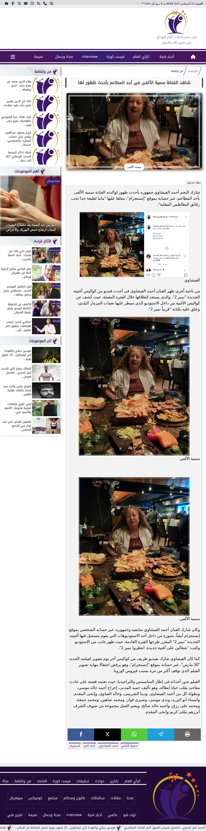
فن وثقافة (177, 71)
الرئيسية (193, 71)
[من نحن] (45, 3)
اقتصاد (42, 781)
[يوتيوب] (26, 3)
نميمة (38, 56)
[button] (8, 208)
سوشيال (16, 798)
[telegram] (160, 734)
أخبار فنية (167, 56)
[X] (107, 734)
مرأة (5, 781)
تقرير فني (15, 814)
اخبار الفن (89, 746)
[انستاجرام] (32, 3)
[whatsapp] (134, 734)
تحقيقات (82, 781)
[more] (51, 3)
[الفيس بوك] (13, 3)
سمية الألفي (129, 746)
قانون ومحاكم (74, 798)
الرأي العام (141, 56)
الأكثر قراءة (42, 241)
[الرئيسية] (6, 3)
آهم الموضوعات (26, 171)
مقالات (115, 798)
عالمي (113, 814)
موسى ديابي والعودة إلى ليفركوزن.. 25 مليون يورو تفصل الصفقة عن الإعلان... (91, 827)
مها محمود (193, 182)
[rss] (38, 3)
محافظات (98, 798)
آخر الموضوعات (40, 340)
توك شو (129, 814)
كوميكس (35, 798)
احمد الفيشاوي (108, 746)
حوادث (99, 781)
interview (90, 56)
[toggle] (12, 56)
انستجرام (74, 746)
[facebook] (81, 734)
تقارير (114, 781)
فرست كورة (115, 56)
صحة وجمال (64, 56)
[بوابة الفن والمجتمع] (176, 22)
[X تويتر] (19, 3)
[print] (187, 734)
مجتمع (53, 798)
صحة (130, 798)
